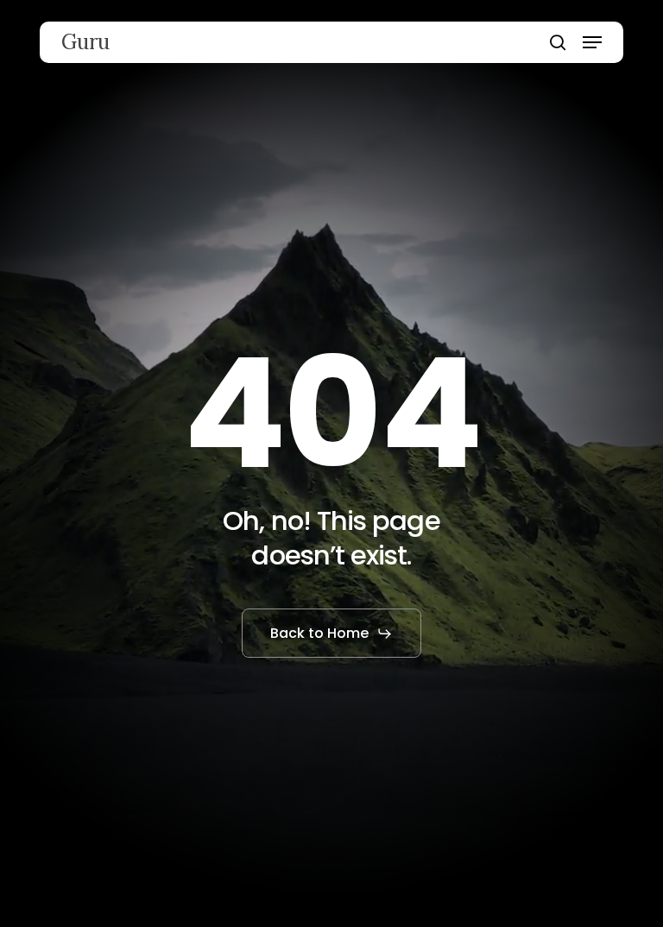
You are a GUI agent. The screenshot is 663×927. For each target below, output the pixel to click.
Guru (85, 42)
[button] (592, 42)
